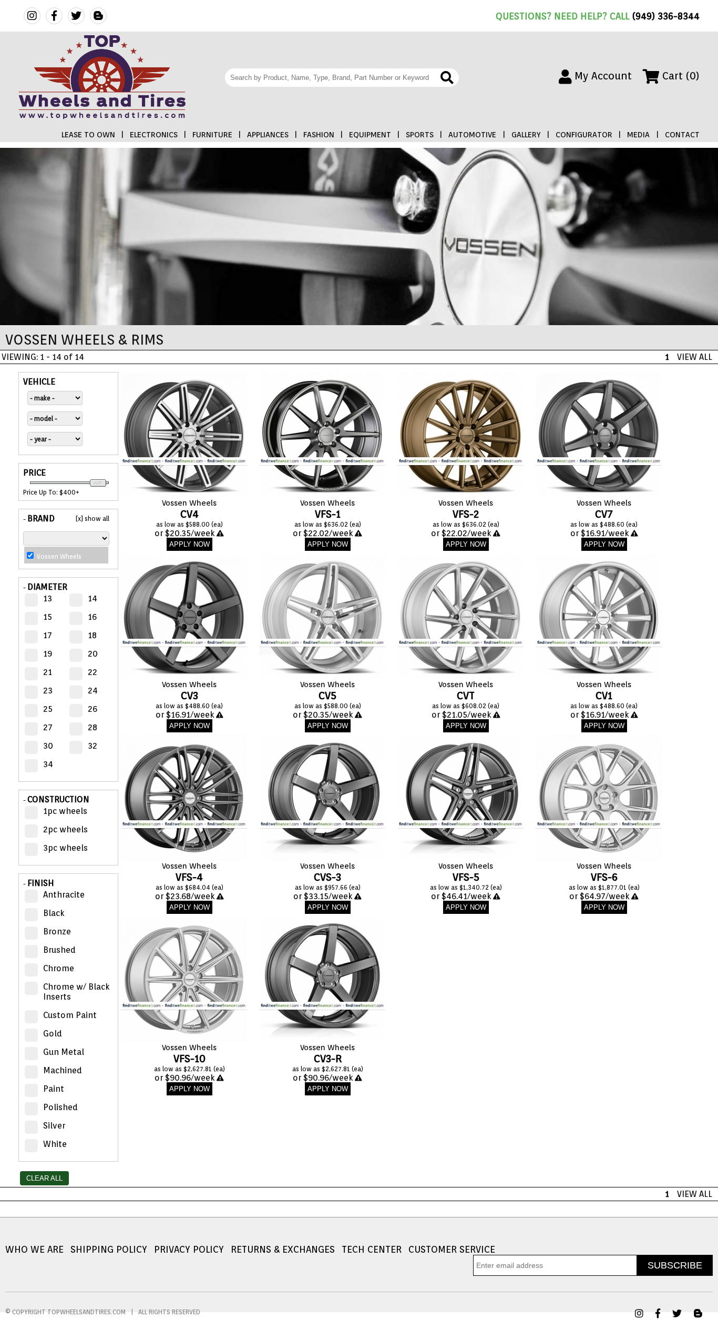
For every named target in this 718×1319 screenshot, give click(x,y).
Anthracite (64, 895)
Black (54, 913)
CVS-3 (327, 877)
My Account (602, 75)
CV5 (327, 695)
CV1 (604, 695)
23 (48, 691)
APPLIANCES (268, 134)
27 (48, 727)
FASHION (318, 134)
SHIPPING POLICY (108, 1249)
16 (92, 617)
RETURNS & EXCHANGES (283, 1249)
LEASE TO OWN (88, 134)
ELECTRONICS (154, 134)
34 (48, 764)
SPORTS (420, 134)
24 (93, 691)
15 (47, 617)
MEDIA (638, 134)
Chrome (58, 968)
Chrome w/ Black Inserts (76, 992)
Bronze (57, 932)
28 (92, 727)
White (55, 1144)
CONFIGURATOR (584, 134)
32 (92, 746)
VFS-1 (328, 514)
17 (47, 635)
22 (92, 672)
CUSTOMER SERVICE (451, 1249)
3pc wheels (65, 848)
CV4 (189, 514)
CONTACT (682, 134)
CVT (466, 695)
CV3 (189, 695)
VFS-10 (189, 1058)
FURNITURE (212, 134)
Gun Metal (63, 1052)
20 (93, 654)
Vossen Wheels (189, 503)
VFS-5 (466, 877)
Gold (52, 1034)
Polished (60, 1107)
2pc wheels (65, 829)
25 (48, 709)
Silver (54, 1126)
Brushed (59, 950)
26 (92, 709)
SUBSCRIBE (675, 1265)
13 (47, 598)
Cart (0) (680, 75)
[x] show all (92, 518)
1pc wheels (65, 811)
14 (92, 598)
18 (92, 635)
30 (48, 746)
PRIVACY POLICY (189, 1249)
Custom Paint (70, 1015)
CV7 (604, 514)
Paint (53, 1089)
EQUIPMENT (370, 134)
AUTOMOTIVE (472, 134)
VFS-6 (604, 877)
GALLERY (526, 134)
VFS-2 (466, 514)
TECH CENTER (372, 1249)
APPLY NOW (189, 544)
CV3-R (328, 1058)
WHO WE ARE (34, 1249)
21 (47, 672)
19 (47, 654)
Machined (62, 1070)
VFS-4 (189, 877)
